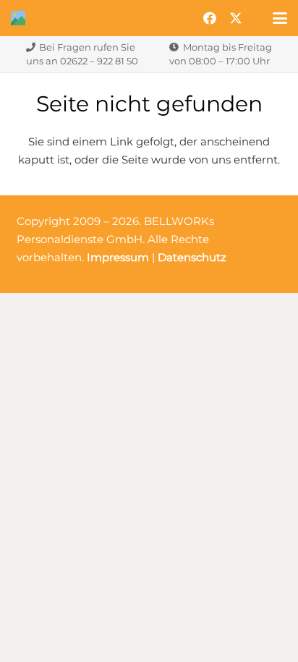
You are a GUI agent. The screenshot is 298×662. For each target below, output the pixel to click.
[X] (236, 18)
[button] (280, 18)
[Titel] (18, 18)
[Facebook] (210, 18)
